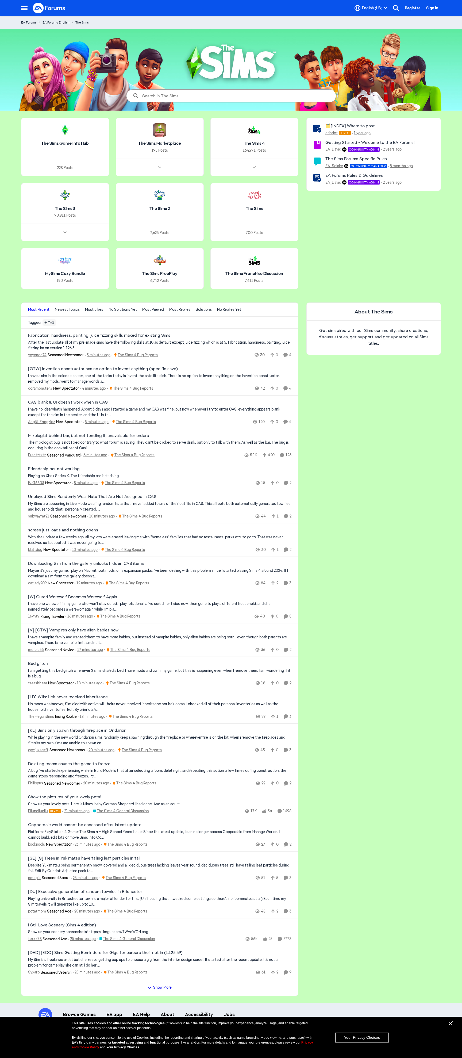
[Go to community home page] (49, 8)
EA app (114, 1014)
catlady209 (37, 583)
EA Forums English (56, 22)
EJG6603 (36, 482)
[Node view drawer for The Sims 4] (254, 167)
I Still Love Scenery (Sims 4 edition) (62, 925)
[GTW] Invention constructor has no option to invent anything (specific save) (103, 368)
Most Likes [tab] (94, 309)
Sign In (432, 8)
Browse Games (79, 1014)
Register (412, 8)
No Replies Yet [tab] (229, 309)
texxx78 (35, 938)
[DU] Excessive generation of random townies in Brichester (85, 891)
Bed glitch (38, 663)
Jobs (229, 1014)
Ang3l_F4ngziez (41, 421)
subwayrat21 (38, 516)
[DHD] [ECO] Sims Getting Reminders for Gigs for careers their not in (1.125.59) (105, 952)
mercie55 (36, 649)
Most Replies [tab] (179, 309)
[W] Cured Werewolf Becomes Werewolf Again (72, 597)
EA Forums (29, 22)
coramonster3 (40, 388)
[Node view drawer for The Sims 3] (65, 232)
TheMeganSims (41, 716)
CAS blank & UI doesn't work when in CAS (68, 402)
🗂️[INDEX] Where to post (350, 126)
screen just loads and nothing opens (63, 530)
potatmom (37, 911)
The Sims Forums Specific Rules (356, 159)
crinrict (331, 133)
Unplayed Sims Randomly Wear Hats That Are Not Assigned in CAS (92, 496)
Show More (162, 987)
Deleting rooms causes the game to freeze (69, 763)
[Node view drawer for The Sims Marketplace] (159, 167)
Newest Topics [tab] (67, 309)
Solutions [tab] (204, 309)
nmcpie (34, 877)
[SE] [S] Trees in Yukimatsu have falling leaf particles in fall (84, 858)
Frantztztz (37, 455)
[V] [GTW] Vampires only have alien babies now (73, 630)
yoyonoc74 (37, 354)
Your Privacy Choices (362, 1037)
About (167, 1014)
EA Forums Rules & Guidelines (354, 175)
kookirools (36, 844)
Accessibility (199, 1014)
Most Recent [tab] (38, 309)
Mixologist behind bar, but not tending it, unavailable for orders (88, 435)
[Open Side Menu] (24, 8)
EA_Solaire (334, 165)
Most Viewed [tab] (153, 309)
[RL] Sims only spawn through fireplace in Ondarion (77, 730)
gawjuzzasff (38, 749)
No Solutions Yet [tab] (123, 309)
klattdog (35, 549)
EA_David (333, 149)
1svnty (33, 616)
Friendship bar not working (54, 468)
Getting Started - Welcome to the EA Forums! (369, 142)
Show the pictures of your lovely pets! (64, 797)
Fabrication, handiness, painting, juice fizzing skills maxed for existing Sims (99, 335)
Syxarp (34, 972)
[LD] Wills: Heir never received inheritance (68, 697)
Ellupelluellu (38, 810)
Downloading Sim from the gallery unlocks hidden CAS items (86, 563)
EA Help (141, 1014)
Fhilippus (35, 783)
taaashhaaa (37, 683)
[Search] (396, 8)
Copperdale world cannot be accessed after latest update (84, 824)
